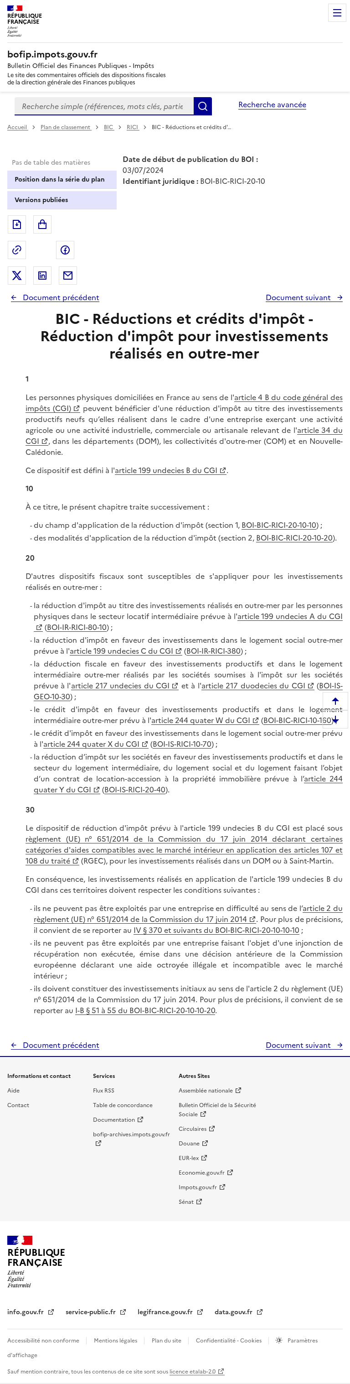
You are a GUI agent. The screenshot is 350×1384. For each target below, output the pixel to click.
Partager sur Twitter (17, 275)
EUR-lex (189, 1158)
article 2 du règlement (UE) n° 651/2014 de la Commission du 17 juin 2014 (188, 914)
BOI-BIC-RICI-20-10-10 (279, 525)
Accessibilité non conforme (44, 1341)
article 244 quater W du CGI (200, 720)
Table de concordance (123, 1105)
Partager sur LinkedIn (42, 275)
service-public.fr (92, 1312)
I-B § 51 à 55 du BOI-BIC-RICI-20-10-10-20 (145, 1010)
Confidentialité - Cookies (229, 1341)
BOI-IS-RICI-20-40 (134, 789)
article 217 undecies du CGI (120, 685)
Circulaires (192, 1129)
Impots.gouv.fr (198, 1187)
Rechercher (203, 106)
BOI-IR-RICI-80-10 (77, 627)
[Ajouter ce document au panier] (42, 224)
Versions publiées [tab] (41, 200)
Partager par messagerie (68, 275)
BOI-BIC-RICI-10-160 (297, 720)
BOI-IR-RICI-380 (213, 650)
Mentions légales (116, 1341)
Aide (13, 1091)
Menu (337, 13)
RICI (133, 127)
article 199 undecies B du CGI (166, 470)
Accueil (17, 127)
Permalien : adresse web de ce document (17, 250)
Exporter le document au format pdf (17, 224)
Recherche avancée (272, 104)
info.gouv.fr (26, 1312)
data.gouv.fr (234, 1312)
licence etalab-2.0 (193, 1372)
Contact (18, 1105)
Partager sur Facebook (65, 250)
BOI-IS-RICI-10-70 (182, 744)
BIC (109, 127)
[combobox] (104, 106)
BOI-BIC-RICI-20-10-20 (294, 537)
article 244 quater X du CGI (91, 744)
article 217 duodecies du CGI (253, 685)
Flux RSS (103, 1091)
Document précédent (60, 297)
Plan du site (167, 1341)
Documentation (114, 1120)
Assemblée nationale (206, 1091)
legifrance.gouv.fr (166, 1312)
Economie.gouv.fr (202, 1173)
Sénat (186, 1202)
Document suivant (299, 297)
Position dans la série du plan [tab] (60, 179)
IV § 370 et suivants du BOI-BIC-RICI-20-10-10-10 (216, 930)
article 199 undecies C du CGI (121, 650)
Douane (189, 1143)
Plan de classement (65, 127)
